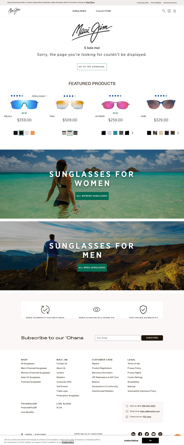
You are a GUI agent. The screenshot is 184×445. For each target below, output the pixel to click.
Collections (103, 11)
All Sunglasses (27, 363)
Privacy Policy (134, 368)
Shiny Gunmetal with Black (75, 133)
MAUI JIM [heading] (62, 360)
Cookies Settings (131, 440)
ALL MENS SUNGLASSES (92, 267)
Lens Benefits (27, 412)
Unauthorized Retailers (102, 391)
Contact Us (62, 363)
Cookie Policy (68, 442)
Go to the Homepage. (92, 67)
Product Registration (102, 368)
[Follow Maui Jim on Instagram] (160, 435)
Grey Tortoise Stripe (155, 133)
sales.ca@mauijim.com (150, 411)
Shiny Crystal (109, 133)
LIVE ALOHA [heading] (64, 404)
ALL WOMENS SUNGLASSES (92, 196)
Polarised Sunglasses (31, 382)
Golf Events (62, 386)
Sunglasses (79, 11)
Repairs (95, 363)
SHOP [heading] (24, 360)
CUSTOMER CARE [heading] (102, 360)
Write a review (38, 96)
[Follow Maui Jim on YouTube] (154, 435)
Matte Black (16, 133)
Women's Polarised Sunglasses (35, 373)
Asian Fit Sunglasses (30, 377)
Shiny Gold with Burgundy (70, 133)
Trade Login (62, 391)
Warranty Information (102, 373)
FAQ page (147, 417)
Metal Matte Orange (33, 133)
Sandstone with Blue (173, 133)
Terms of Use (134, 363)
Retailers (61, 377)
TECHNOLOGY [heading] (29, 404)
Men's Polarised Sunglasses (34, 368)
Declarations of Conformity (105, 386)
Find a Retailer (156, 3)
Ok (150, 440)
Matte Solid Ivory (161, 133)
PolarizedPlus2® (29, 407)
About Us (61, 368)
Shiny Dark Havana (167, 133)
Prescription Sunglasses (68, 395)
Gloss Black (104, 133)
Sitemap (131, 386)
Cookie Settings (135, 377)
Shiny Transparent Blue (115, 133)
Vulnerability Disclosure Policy (142, 391)
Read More (90, 2)
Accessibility (133, 382)
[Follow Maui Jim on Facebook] (140, 435)
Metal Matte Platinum (27, 133)
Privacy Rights (134, 373)
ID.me (59, 407)
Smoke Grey (121, 133)
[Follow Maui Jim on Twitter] (147, 435)
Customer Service (170, 3)
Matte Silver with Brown (64, 133)
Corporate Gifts (143, 3)
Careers (60, 373)
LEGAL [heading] (132, 360)
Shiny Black (149, 133)
